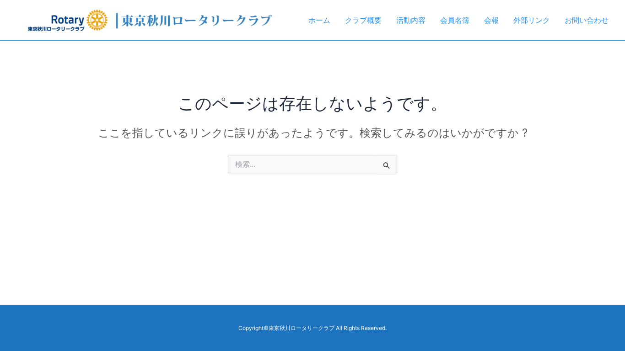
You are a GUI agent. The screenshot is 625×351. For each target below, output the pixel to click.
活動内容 (411, 20)
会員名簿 (454, 20)
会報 (491, 20)
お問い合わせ (587, 20)
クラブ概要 (363, 20)
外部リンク (531, 20)
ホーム (319, 20)
